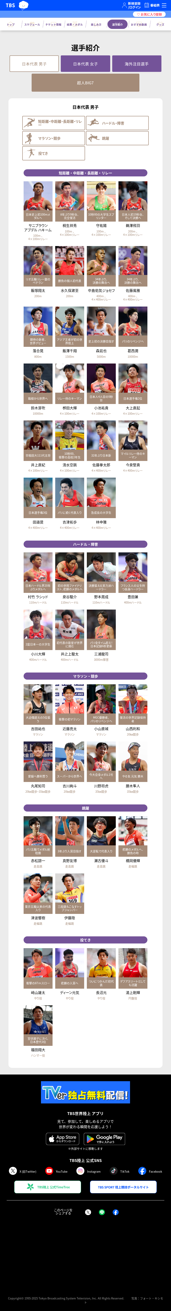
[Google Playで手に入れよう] (104, 1139)
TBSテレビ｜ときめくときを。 (10, 5)
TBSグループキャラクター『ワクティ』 (23, 5)
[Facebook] (116, 1212)
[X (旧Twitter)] (88, 1212)
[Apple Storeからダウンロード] (62, 1139)
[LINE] (102, 1212)
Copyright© (16, 1298)
